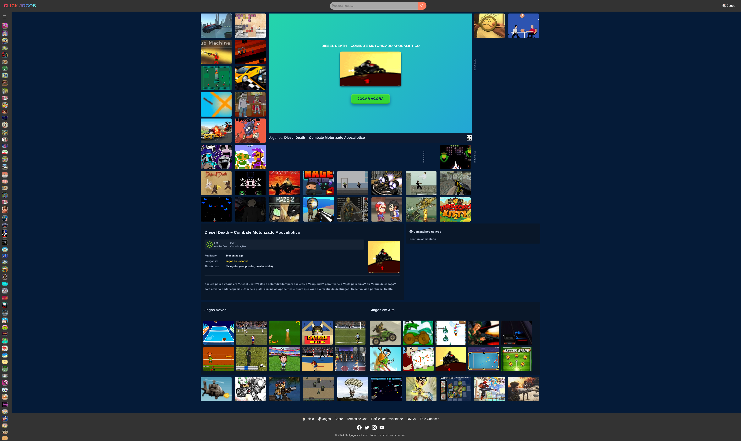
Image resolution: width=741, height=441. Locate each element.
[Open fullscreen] (469, 138)
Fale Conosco (429, 419)
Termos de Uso (357, 419)
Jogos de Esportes (237, 261)
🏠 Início (308, 419)
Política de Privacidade (387, 419)
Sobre (339, 419)
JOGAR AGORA (371, 99)
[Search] (422, 6)
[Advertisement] (505, 157)
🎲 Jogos (728, 5)
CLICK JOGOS (20, 5)
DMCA (411, 419)
